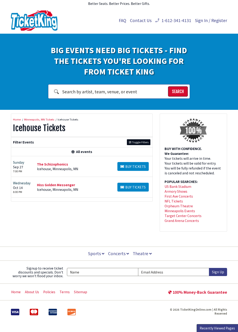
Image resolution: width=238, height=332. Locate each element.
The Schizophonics (52, 164)
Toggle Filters (140, 142)
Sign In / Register (211, 20)
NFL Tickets (174, 201)
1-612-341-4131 (176, 20)
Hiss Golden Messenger (56, 184)
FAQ (122, 20)
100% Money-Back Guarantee (199, 292)
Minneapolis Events (180, 210)
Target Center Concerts (183, 215)
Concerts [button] (117, 253)
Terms (65, 292)
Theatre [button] (141, 253)
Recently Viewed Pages (217, 328)
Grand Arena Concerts (182, 220)
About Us (32, 292)
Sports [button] (95, 253)
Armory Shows (176, 191)
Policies (49, 292)
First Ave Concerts (179, 196)
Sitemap (80, 292)
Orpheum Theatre (179, 206)
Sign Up (218, 272)
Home (16, 292)
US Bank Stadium (178, 186)
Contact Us (141, 20)
